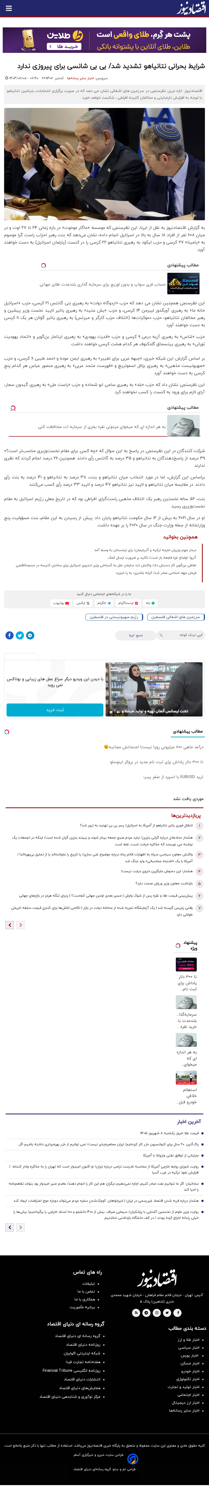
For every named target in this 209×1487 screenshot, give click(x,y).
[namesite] (191, 8)
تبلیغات (88, 1283)
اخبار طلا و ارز (188, 1339)
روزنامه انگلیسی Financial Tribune (71, 1370)
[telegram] (146, 1313)
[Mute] (118, 712)
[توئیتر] (20, 635)
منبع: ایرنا (136, 635)
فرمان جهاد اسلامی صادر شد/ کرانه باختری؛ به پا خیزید (156, 573)
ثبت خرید (55, 710)
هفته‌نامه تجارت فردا (83, 1362)
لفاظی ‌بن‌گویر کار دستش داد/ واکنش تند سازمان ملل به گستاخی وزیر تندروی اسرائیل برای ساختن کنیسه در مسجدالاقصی (106, 565)
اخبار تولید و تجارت (183, 1387)
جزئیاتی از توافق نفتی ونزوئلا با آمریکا (171, 1155)
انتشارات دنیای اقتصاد (82, 1379)
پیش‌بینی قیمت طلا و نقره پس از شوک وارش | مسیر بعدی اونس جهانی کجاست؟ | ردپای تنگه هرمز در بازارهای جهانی (106, 895)
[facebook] (178, 1313)
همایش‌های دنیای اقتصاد (79, 1388)
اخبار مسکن (189, 1363)
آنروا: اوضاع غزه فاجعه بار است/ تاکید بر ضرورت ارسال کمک (152, 557)
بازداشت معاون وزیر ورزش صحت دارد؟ (164, 883)
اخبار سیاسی (188, 1347)
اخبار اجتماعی (188, 1395)
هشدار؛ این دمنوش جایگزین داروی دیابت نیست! (157, 871)
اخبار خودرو (190, 1371)
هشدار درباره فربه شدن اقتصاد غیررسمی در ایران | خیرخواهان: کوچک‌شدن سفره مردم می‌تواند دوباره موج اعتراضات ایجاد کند (106, 1200)
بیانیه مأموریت (82, 1307)
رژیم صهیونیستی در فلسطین (114, 617)
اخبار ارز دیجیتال (185, 1402)
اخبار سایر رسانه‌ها (80, 78)
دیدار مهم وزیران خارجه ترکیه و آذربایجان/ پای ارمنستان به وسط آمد (145, 550)
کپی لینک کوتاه (191, 635)
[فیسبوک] (9, 635)
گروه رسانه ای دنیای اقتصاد (77, 1336)
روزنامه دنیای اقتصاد (83, 1344)
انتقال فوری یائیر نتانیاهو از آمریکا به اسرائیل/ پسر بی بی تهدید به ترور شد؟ (136, 825)
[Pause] (111, 712)
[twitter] (167, 1313)
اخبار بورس (190, 1355)
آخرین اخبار (189, 1121)
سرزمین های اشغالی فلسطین (175, 617)
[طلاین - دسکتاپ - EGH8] (104, 40)
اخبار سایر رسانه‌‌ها (184, 1410)
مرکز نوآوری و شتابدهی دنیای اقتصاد (69, 1396)
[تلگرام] (30, 635)
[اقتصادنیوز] (156, 1278)
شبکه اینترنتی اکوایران (82, 1353)
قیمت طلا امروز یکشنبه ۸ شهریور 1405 (169, 1133)
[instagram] (156, 1313)
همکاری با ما (85, 1299)
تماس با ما (86, 1291)
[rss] (136, 1313)
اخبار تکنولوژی (187, 1379)
